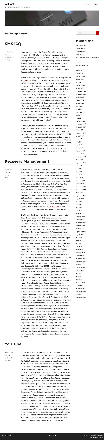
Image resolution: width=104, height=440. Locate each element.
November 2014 (81, 291)
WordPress (99, 437)
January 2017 (80, 220)
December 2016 (81, 223)
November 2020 (81, 94)
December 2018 (81, 157)
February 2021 (80, 85)
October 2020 (80, 97)
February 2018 (80, 181)
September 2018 (81, 163)
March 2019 (79, 148)
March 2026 (79, 73)
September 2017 (81, 196)
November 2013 (81, 297)
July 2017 (79, 202)
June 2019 (79, 142)
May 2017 (79, 208)
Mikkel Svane (54, 206)
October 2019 (80, 130)
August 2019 (80, 136)
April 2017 (79, 211)
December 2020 (81, 91)
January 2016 (80, 255)
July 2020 (79, 106)
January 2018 (80, 184)
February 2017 (80, 217)
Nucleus (86, 435)
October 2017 (80, 193)
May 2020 (79, 112)
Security (7, 60)
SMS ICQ (13, 44)
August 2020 (80, 103)
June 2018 (79, 169)
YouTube (13, 344)
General (7, 55)
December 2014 (81, 288)
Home (87, 4)
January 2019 (80, 154)
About (96, 4)
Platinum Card (80, 54)
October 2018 (80, 160)
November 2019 (81, 127)
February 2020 (80, 121)
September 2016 (81, 232)
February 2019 (80, 151)
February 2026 (80, 76)
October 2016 (80, 228)
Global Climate (80, 48)
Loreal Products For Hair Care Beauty (87, 57)
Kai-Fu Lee (27, 80)
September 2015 (81, 267)
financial (7, 360)
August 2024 (80, 79)
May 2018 (79, 172)
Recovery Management (27, 161)
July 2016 (79, 237)
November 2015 (81, 261)
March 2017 (79, 214)
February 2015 (80, 282)
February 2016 (80, 252)
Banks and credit (10, 358)
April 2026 (79, 70)
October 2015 (80, 264)
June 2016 (79, 241)
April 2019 (79, 145)
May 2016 (79, 244)
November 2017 (81, 190)
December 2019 (81, 124)
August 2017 (80, 199)
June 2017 (79, 205)
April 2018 (79, 175)
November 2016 (81, 226)
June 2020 (79, 109)
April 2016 (79, 246)
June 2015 (79, 276)
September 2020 (81, 100)
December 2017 (81, 187)
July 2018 (79, 166)
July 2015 (79, 273)
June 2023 (79, 82)
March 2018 (79, 178)
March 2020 (79, 118)
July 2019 (79, 139)
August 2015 (80, 270)
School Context (80, 51)
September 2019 (81, 133)
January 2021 (80, 88)
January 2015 (80, 285)
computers (8, 57)
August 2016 (80, 235)
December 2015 (81, 259)
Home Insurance (81, 45)
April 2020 (79, 115)
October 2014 (80, 294)
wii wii (9, 4)
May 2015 (79, 279)
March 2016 (79, 250)
